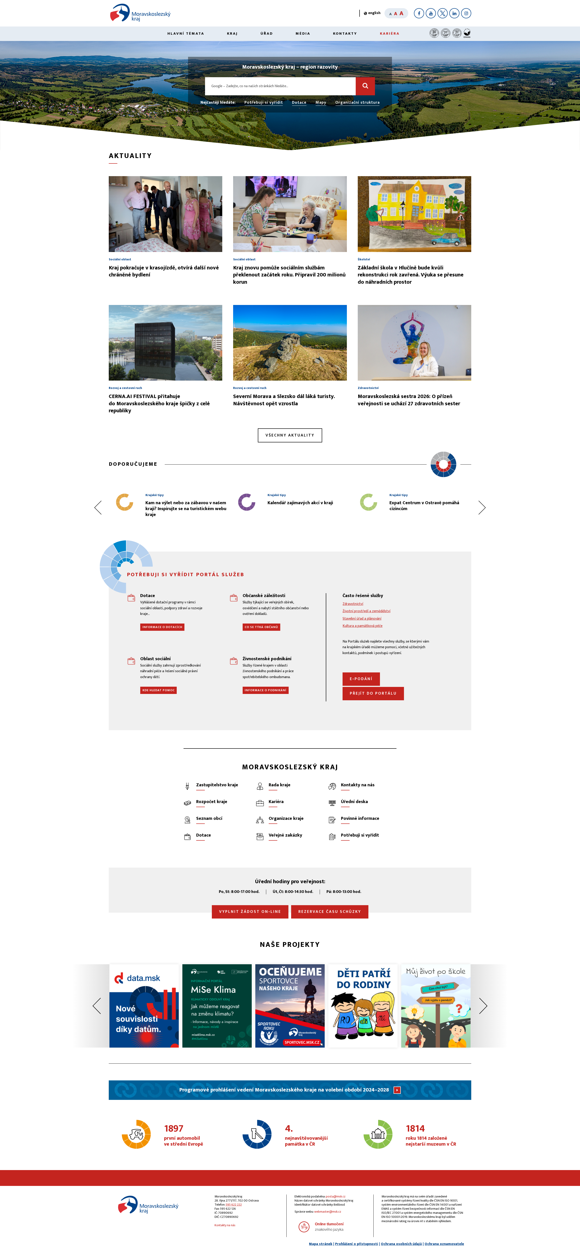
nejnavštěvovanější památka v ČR (306, 1135)
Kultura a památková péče (362, 626)
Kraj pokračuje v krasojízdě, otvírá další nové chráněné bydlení (164, 271)
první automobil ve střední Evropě (183, 1135)
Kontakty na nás (225, 1225)
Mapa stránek (320, 1244)
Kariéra (390, 33)
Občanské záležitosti (264, 596)
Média (303, 33)
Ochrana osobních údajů (401, 1244)
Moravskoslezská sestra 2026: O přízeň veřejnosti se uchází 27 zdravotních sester (409, 400)
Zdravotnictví (353, 604)
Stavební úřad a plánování (362, 619)
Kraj (232, 33)
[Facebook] (419, 13)
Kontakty (345, 33)
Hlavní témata (185, 33)
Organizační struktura (357, 103)
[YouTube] (431, 13)
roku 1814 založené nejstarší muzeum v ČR (431, 1135)
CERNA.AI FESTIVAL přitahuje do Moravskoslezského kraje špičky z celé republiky (159, 403)
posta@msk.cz (336, 1196)
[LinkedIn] (454, 13)
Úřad (267, 33)
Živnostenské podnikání (267, 659)
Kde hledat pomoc (159, 690)
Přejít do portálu (373, 693)
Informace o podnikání (265, 690)
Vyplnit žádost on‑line (250, 911)
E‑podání (361, 679)
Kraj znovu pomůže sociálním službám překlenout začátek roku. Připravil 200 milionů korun (289, 274)
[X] (442, 13)
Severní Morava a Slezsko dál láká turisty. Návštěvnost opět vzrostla (284, 400)
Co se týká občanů (261, 627)
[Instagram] (466, 13)
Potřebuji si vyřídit (263, 103)
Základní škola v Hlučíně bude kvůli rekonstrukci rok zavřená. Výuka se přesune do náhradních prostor (411, 274)
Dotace (299, 103)
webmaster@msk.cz (327, 1211)
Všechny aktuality (290, 435)
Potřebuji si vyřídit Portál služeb (185, 574)
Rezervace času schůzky (329, 911)
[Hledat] (365, 86)
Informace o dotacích (162, 627)
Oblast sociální (155, 659)
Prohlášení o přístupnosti (356, 1244)
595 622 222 (234, 1204)
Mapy (321, 103)
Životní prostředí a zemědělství (366, 611)
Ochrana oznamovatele (444, 1244)
